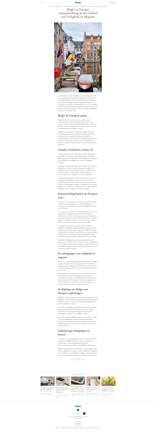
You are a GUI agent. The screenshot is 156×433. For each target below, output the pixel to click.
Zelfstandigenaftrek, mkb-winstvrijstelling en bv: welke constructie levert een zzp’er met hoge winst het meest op (78, 389)
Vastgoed (76, 6)
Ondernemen (58, 6)
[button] (84, 413)
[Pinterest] (79, 359)
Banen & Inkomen (68, 6)
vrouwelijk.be (78, 423)
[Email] (84, 359)
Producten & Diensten (94, 6)
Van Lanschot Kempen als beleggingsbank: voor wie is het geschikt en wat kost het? (108, 389)
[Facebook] (72, 359)
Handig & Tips (84, 6)
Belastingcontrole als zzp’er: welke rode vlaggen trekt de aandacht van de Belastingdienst (62, 390)
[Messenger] (74, 359)
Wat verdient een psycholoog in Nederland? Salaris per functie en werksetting (47, 389)
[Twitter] (77, 359)
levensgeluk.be (78, 425)
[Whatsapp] (82, 359)
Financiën (51, 6)
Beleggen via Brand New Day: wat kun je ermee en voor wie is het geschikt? (93, 389)
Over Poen (104, 6)
